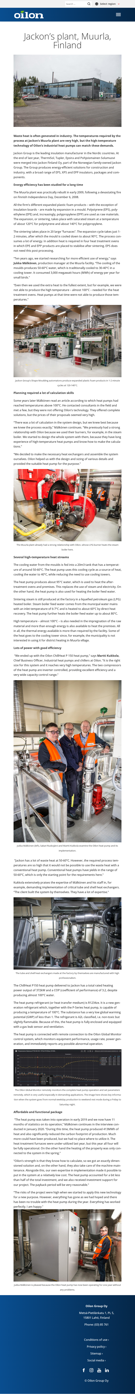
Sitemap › (96, 1353)
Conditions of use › (96, 1340)
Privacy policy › (96, 1347)
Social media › (96, 1360)
